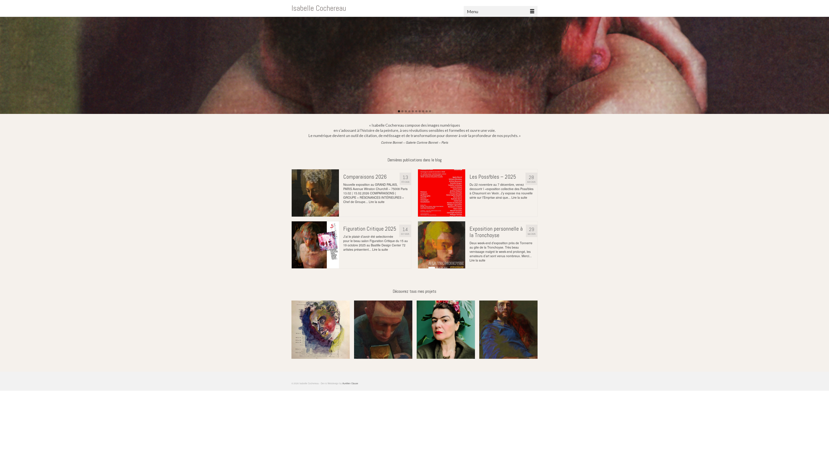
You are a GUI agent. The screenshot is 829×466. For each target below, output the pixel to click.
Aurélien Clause (350, 383)
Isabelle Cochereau (318, 8)
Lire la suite (376, 202)
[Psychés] (320, 330)
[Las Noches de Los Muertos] (383, 330)
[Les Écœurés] (508, 330)
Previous (295, 330)
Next (534, 330)
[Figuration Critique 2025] (315, 245)
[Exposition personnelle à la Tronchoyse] (441, 245)
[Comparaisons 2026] (315, 193)
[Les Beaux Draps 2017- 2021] (446, 330)
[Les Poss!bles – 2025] (441, 193)
